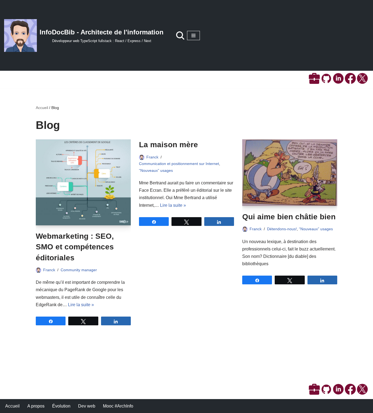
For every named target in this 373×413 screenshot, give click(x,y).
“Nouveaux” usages (156, 170)
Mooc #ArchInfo (118, 406)
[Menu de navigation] (193, 35)
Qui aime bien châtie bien (289, 217)
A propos (36, 406)
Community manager (79, 270)
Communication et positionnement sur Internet (179, 163)
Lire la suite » (81, 304)
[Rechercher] (180, 35)
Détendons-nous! (282, 229)
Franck (49, 270)
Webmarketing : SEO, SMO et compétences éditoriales (75, 247)
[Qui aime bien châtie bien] (289, 172)
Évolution (61, 406)
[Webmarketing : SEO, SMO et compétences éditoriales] (83, 182)
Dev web (86, 406)
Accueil (42, 107)
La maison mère (168, 144)
